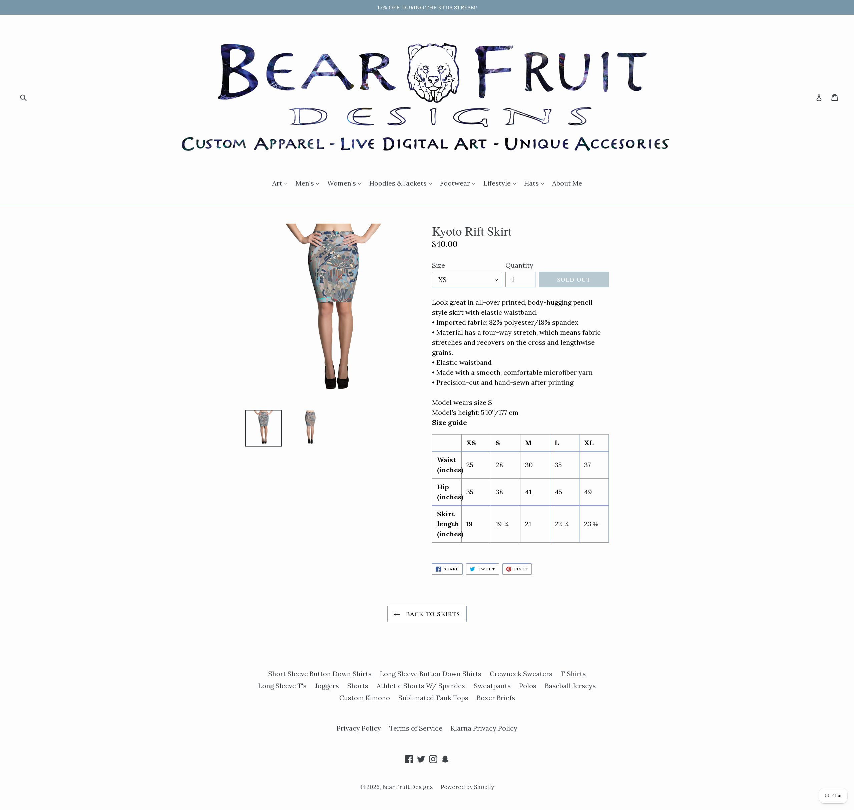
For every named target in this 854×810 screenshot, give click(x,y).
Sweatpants (492, 686)
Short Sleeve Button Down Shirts (320, 673)
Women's (345, 183)
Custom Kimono (364, 698)
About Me (567, 183)
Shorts (357, 686)
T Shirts (573, 673)
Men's (309, 183)
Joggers (327, 686)
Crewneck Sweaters (521, 673)
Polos (527, 686)
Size (438, 265)
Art (281, 183)
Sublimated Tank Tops (433, 698)
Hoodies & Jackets (402, 183)
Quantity (519, 265)
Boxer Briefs (496, 698)
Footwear (459, 183)
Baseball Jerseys (570, 686)
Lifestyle (501, 183)
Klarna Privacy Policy (484, 728)
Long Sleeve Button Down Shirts (430, 673)
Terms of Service (415, 728)
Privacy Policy (359, 728)
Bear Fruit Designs (408, 787)
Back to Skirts (432, 614)
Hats (535, 183)
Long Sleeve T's (282, 686)
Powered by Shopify (467, 787)
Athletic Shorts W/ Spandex (421, 686)
